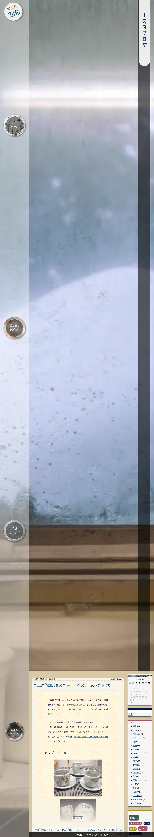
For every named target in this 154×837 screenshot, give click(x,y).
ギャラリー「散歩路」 (107, 831)
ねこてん (146, 824)
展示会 (36, 831)
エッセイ (137, 796)
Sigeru (135, 731)
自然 (135, 762)
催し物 (136, 735)
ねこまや (132, 830)
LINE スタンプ (139, 754)
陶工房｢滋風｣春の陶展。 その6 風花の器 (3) (72, 686)
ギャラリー (138, 739)
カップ (51, 831)
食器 (71, 831)
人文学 (136, 793)
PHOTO (136, 773)
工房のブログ (144, 30)
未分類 (136, 804)
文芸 (135, 785)
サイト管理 (138, 800)
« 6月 (130, 704)
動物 (135, 766)
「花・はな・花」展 (135, 824)
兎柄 (121, 831)
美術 (135, 777)
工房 (135, 750)
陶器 (64, 831)
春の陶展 (91, 831)
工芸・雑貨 (138, 781)
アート (136, 770)
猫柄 (77, 831)
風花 (44, 831)
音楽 (135, 789)
